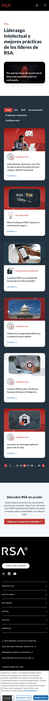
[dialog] (24, 686)
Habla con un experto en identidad (23, 521)
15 (21, 465)
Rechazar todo (23, 698)
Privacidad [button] (7, 698)
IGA (16, 110)
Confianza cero (12, 120)
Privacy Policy (30, 691)
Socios (5, 620)
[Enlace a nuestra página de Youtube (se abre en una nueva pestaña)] (14, 573)
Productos (8, 586)
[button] (40, 6)
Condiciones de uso (13, 667)
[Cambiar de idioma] (37, 5)
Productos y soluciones (16, 115)
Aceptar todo (40, 698)
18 (32, 465)
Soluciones (8, 594)
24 (39, 465)
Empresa (6, 628)
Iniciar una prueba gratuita (18, 646)
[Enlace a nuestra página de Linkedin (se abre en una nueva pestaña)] (9, 573)
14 (17, 465)
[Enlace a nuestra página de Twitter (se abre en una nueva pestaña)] (3, 573)
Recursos (7, 603)
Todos (8, 110)
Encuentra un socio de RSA (16, 658)
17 (28, 465)
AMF (23, 110)
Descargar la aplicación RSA (20, 641)
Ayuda (5, 611)
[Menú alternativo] (45, 5)
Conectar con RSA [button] (16, 566)
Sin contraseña (35, 110)
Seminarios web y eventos (16, 652)
